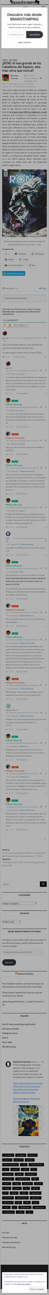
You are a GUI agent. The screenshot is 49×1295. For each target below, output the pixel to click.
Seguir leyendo (24, 42)
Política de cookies (23, 1284)
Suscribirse (35, 34)
